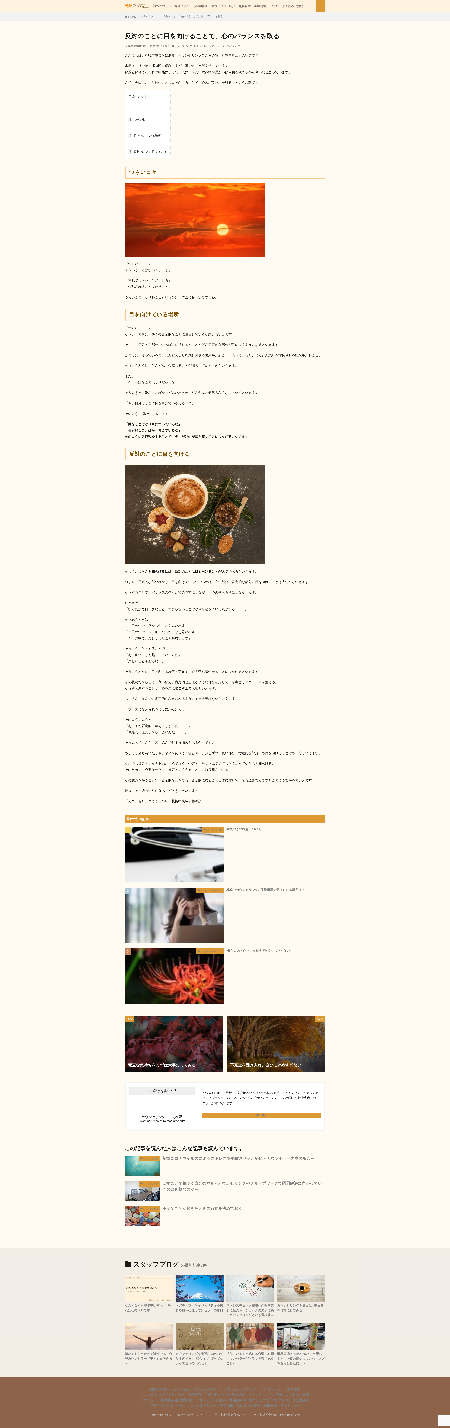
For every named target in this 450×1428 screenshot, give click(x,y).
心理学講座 (200, 6)
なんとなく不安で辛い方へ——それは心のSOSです (148, 1308)
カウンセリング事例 (211, 1400)
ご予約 (274, 6)
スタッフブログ (149, 16)
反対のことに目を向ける (148, 151)
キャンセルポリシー (202, 1405)
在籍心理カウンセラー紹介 (225, 1395)
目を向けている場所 (145, 135)
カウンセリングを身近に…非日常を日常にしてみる (300, 1308)
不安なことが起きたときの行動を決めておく (202, 1208)
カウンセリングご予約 (265, 1395)
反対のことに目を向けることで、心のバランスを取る (193, 16)
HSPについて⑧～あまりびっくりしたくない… (259, 950)
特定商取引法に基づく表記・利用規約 (248, 1405)
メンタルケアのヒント (211, 890)
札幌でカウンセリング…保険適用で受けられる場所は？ (265, 890)
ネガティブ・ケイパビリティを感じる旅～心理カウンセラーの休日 (199, 1308)
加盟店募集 (301, 1400)
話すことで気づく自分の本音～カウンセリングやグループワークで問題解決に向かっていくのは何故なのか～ (242, 1186)
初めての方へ (162, 6)
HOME (132, 16)
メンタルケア (233, 46)
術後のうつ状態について (243, 829)
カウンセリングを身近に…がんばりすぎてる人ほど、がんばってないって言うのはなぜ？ (199, 1358)
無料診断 (245, 6)
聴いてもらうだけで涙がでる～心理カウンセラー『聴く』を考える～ (148, 1358)
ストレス (219, 46)
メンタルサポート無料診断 (280, 1389)
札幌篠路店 (237, 1400)
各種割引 (260, 6)
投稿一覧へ (261, 1115)
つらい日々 (139, 119)
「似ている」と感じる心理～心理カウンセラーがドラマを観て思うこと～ (250, 1358)
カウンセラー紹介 (223, 6)
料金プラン (181, 6)
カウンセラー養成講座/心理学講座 (166, 1400)
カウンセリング (205, 46)
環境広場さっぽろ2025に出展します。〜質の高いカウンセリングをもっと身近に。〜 (300, 1358)
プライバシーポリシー (166, 1405)
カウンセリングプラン (240, 1389)
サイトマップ (290, 1405)
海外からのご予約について (269, 1400)
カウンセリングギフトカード (163, 1395)
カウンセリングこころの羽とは (196, 1389)
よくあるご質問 (292, 6)
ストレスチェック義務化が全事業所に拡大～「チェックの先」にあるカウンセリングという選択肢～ (250, 1310)
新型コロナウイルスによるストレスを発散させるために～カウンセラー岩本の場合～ (238, 1158)
